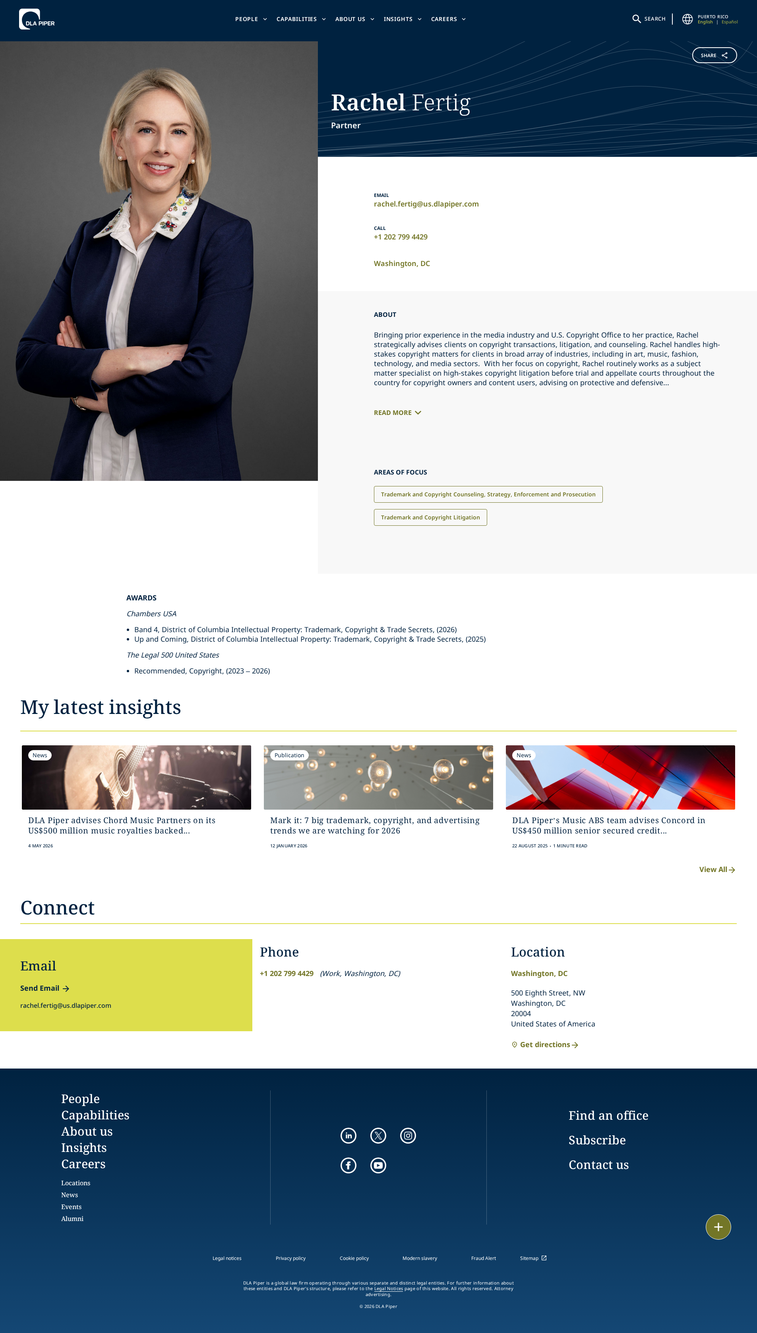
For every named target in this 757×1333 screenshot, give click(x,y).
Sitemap (529, 1258)
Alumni (72, 1218)
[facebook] (348, 1165)
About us (350, 19)
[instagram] (408, 1136)
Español (730, 21)
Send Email (39, 988)
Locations (75, 1183)
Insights (398, 19)
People (246, 19)
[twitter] (378, 1136)
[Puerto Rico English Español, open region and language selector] (687, 19)
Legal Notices (388, 1288)
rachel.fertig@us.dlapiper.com (426, 203)
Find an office (609, 1115)
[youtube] (378, 1165)
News (69, 1194)
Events (71, 1206)
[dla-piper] (39, 19)
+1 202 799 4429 (401, 236)
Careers (444, 19)
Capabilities (297, 19)
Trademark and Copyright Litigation (430, 517)
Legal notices (227, 1258)
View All (713, 869)
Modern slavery (420, 1258)
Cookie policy (354, 1258)
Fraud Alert (483, 1258)
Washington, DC (402, 263)
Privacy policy (291, 1258)
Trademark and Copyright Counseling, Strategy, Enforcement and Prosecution (488, 494)
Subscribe (597, 1140)
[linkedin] (348, 1136)
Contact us (599, 1164)
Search (655, 18)
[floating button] (718, 1227)
